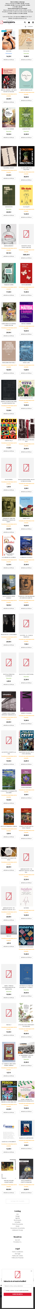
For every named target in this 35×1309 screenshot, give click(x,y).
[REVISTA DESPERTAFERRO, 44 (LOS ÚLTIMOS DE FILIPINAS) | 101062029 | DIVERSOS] (26, 468)
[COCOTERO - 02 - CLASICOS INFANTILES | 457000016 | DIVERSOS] (26, 623)
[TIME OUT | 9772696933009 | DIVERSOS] (9, 929)
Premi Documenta (17, 1224)
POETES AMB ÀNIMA (26, 284)
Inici (17, 1214)
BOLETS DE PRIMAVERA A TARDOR (9, 826)
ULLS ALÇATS (26, 206)
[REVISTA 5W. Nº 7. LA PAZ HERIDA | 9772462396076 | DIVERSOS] (9, 623)
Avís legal (17, 1254)
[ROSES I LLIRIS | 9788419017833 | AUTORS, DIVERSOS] (26, 351)
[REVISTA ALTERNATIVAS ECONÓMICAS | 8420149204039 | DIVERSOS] (9, 663)
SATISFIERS (26, 908)
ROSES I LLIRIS (26, 362)
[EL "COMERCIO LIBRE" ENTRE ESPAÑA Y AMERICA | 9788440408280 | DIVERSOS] (9, 1052)
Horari (17, 1226)
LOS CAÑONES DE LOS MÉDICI (9, 557)
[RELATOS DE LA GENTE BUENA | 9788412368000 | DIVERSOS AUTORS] (26, 663)
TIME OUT (8, 936)
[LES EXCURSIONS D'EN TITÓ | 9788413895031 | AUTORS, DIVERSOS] (26, 388)
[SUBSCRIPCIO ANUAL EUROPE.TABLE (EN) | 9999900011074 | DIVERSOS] (26, 234)
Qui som (17, 1240)
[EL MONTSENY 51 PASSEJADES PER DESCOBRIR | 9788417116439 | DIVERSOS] (9, 779)
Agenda (17, 1218)
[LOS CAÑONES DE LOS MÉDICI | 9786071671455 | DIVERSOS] (9, 546)
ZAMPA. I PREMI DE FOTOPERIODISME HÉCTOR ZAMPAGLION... (8, 987)
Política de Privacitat (17, 1258)
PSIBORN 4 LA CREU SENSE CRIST (8, 1102)
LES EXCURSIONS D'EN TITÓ (26, 398)
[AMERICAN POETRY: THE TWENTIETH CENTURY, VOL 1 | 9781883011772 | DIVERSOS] (9, 896)
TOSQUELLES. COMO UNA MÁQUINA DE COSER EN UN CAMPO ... (8, 520)
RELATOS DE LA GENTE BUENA (26, 674)
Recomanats (17, 1220)
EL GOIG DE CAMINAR (9, 129)
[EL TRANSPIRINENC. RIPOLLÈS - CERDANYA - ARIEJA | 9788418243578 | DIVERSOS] (26, 1048)
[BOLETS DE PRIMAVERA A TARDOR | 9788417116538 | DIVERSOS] (9, 816)
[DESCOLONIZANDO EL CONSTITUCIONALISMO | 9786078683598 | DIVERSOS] (26, 1169)
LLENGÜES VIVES (26, 129)
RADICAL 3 (8, 1024)
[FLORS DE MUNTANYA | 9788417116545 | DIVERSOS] (26, 777)
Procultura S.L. (17, 1242)
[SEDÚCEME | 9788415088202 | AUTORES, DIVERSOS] (9, 39)
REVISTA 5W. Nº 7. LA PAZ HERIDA (9, 634)
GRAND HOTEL (26, 518)
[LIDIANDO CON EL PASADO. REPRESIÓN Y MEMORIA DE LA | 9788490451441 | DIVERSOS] (9, 701)
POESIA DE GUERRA (8, 284)
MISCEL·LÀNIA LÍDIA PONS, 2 (8, 362)
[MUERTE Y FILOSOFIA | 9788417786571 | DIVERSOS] (26, 701)
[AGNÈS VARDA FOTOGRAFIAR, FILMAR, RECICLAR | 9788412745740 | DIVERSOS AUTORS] (9, 312)
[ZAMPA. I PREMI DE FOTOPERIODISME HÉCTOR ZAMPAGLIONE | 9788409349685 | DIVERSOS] (9, 974)
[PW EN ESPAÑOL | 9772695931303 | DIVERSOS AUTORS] (9, 468)
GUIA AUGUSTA (8, 206)
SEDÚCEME (8, 51)
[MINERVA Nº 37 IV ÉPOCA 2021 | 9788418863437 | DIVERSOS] (26, 935)
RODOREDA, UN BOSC (9, 168)
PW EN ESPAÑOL (9, 479)
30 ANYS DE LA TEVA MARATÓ (9, 1141)
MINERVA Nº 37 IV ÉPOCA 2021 (26, 947)
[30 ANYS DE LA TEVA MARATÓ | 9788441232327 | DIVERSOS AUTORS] (9, 1130)
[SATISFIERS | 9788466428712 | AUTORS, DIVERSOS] (26, 896)
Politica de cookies (17, 1256)
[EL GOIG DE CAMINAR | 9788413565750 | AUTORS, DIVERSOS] (9, 117)
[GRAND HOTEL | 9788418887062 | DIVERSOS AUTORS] (26, 507)
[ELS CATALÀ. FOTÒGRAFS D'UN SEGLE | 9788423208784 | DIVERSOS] (9, 852)
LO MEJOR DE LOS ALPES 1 (26, 557)
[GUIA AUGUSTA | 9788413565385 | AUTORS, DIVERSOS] (9, 195)
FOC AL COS (26, 51)
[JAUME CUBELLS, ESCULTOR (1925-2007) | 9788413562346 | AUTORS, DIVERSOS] (26, 428)
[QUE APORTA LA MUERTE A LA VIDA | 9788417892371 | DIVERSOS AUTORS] (9, 740)
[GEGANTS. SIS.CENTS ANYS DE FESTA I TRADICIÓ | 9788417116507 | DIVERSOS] (26, 816)
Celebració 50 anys (17, 1230)
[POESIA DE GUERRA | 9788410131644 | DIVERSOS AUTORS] (9, 273)
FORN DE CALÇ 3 (9, 440)
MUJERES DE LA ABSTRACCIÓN (26, 1138)
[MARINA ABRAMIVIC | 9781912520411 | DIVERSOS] (9, 234)
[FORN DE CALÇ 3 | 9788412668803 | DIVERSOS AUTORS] (9, 429)
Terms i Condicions (17, 1252)
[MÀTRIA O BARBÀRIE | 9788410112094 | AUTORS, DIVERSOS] (26, 312)
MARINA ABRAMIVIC (8, 245)
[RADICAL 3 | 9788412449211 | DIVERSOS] (9, 1013)
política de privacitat (24, 1290)
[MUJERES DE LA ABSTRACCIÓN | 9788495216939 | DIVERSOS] (26, 1128)
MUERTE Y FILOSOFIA (26, 713)
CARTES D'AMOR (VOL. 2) (26, 90)
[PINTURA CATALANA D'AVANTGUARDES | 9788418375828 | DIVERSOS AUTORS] (9, 1169)
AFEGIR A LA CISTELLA (9, 59)
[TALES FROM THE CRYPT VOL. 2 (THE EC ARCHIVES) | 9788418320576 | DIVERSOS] (26, 740)
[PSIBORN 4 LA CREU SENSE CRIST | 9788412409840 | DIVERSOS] (9, 1091)
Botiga (17, 1216)
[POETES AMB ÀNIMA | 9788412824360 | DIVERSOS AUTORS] (26, 273)
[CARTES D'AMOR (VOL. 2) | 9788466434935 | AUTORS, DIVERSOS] (26, 78)
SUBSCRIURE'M (17, 1294)
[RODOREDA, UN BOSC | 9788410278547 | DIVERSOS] (9, 156)
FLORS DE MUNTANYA (26, 787)
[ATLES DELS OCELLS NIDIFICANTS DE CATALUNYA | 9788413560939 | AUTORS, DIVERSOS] (26, 1013)
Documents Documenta (17, 1228)
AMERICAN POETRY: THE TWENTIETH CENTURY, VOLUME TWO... (26, 870)
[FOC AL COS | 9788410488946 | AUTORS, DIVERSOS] (26, 39)
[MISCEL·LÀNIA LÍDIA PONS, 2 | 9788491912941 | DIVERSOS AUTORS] (9, 351)
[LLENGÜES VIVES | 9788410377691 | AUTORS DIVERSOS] (26, 117)
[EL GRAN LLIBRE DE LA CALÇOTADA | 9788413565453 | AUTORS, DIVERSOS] (26, 156)
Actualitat (17, 1222)
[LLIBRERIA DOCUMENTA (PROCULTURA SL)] (7, 23)
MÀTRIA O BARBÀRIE (26, 323)
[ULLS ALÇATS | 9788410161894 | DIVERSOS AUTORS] (26, 195)
